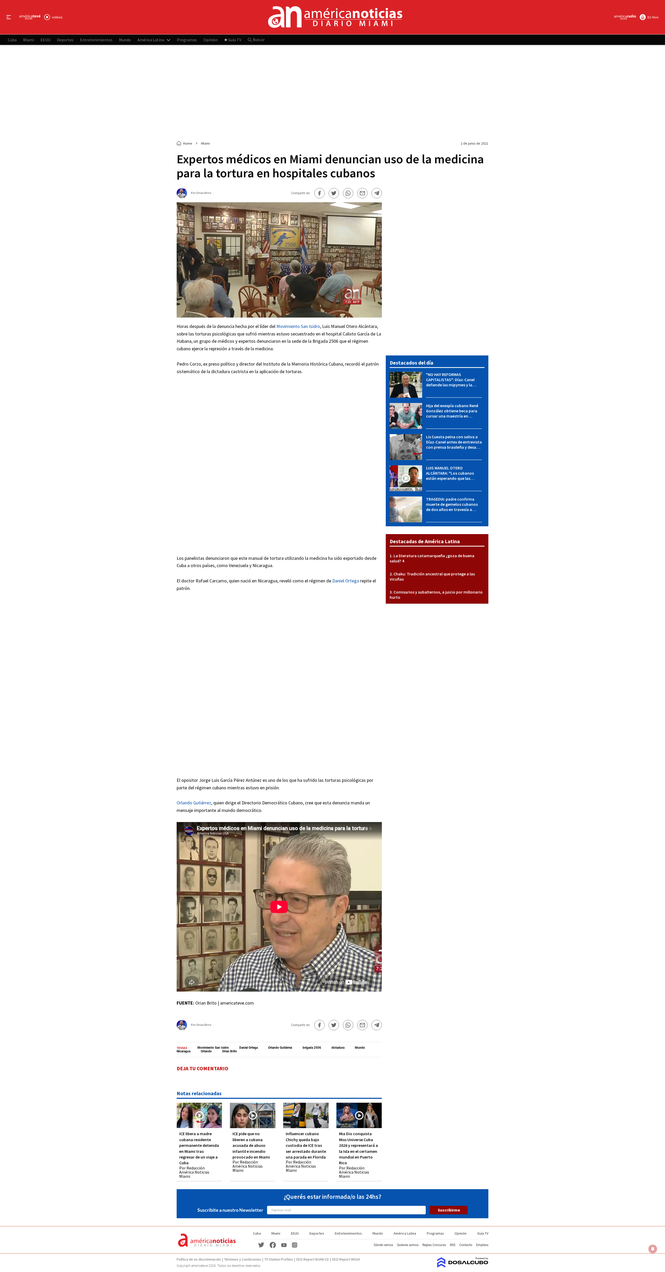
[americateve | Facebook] (273, 1244)
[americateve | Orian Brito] (182, 196)
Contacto (465, 1245)
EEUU (45, 39)
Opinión (210, 39)
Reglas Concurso (434, 1245)
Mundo (125, 39)
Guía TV (234, 39)
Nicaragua (183, 1051)
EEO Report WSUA (346, 1259)
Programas (187, 39)
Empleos (482, 1245)
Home (187, 143)
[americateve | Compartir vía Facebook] (319, 193)
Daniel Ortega (345, 581)
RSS (452, 1245)
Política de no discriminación (199, 1259)
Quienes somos (407, 1245)
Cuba (12, 39)
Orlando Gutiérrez (194, 803)
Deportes (65, 39)
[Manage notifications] (653, 1249)
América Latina (150, 39)
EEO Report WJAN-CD (312, 1259)
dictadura (337, 1047)
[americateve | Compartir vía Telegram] (376, 193)
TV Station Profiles (278, 1259)
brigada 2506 (312, 1047)
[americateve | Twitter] (261, 1244)
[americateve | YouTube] (284, 1244)
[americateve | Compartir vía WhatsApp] (348, 193)
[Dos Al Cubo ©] (462, 1266)
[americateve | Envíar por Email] (362, 193)
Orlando (206, 1051)
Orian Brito (203, 193)
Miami (28, 39)
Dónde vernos (383, 1245)
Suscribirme (449, 1210)
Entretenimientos (96, 39)
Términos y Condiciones (242, 1259)
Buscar (258, 39)
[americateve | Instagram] (294, 1244)
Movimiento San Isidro (298, 326)
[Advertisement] (332, 93)
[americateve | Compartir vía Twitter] (334, 193)
